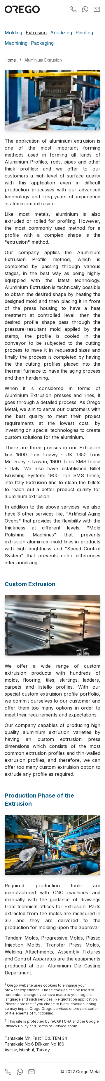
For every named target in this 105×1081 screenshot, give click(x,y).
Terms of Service (51, 1026)
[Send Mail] (96, 9)
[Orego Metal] (22, 9)
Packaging (42, 43)
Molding (13, 32)
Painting (84, 32)
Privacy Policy (17, 1026)
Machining (16, 43)
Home (10, 60)
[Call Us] (73, 9)
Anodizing (61, 32)
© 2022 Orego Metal (80, 1071)
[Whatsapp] (85, 9)
